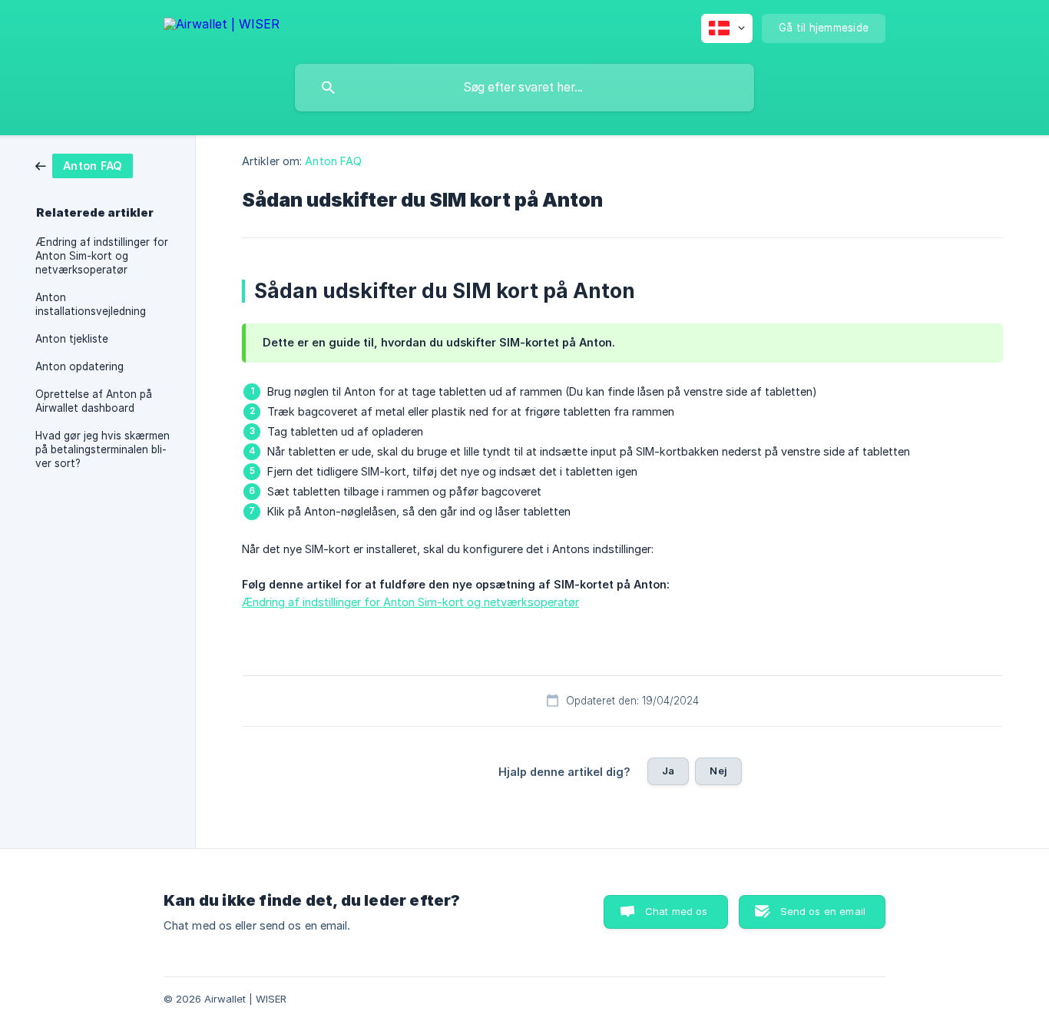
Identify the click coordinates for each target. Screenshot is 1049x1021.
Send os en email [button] (822, 911)
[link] (84, 164)
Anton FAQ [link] (333, 160)
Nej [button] (718, 770)
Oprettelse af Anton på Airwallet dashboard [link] (93, 401)
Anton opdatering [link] (79, 366)
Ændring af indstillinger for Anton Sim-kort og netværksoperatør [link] (101, 256)
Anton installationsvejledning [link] (90, 304)
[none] (222, 26)
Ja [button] (668, 770)
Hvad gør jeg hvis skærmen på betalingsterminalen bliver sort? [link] (102, 449)
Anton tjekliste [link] (71, 339)
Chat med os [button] (676, 911)
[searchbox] (524, 87)
